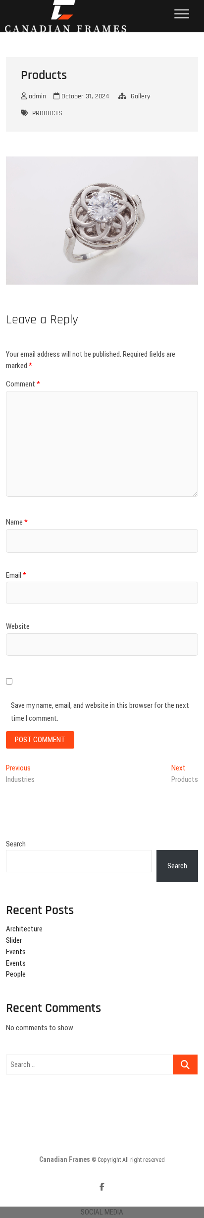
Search (16, 843)
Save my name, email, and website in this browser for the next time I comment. (100, 712)
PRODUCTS (47, 113)
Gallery (140, 96)
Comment (23, 384)
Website (18, 626)
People (16, 974)
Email (16, 575)
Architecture (24, 928)
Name (17, 522)
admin (36, 96)
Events (16, 951)
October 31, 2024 (84, 96)
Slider (14, 940)
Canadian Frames (64, 1159)
